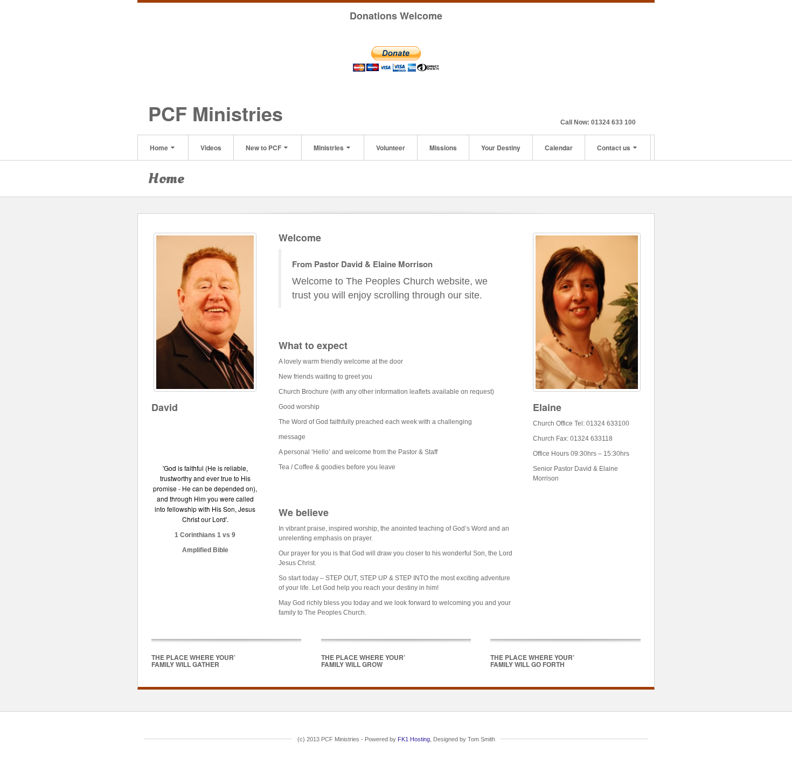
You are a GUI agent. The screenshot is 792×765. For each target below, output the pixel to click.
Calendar (559, 147)
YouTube (628, 107)
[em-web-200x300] (587, 312)
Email (599, 107)
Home (159, 147)
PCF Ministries (215, 113)
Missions (443, 147)
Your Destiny (500, 147)
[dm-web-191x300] (205, 312)
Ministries (329, 147)
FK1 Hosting (414, 739)
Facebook (614, 107)
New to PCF (263, 147)
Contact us (613, 147)
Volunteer (390, 147)
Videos (210, 147)
